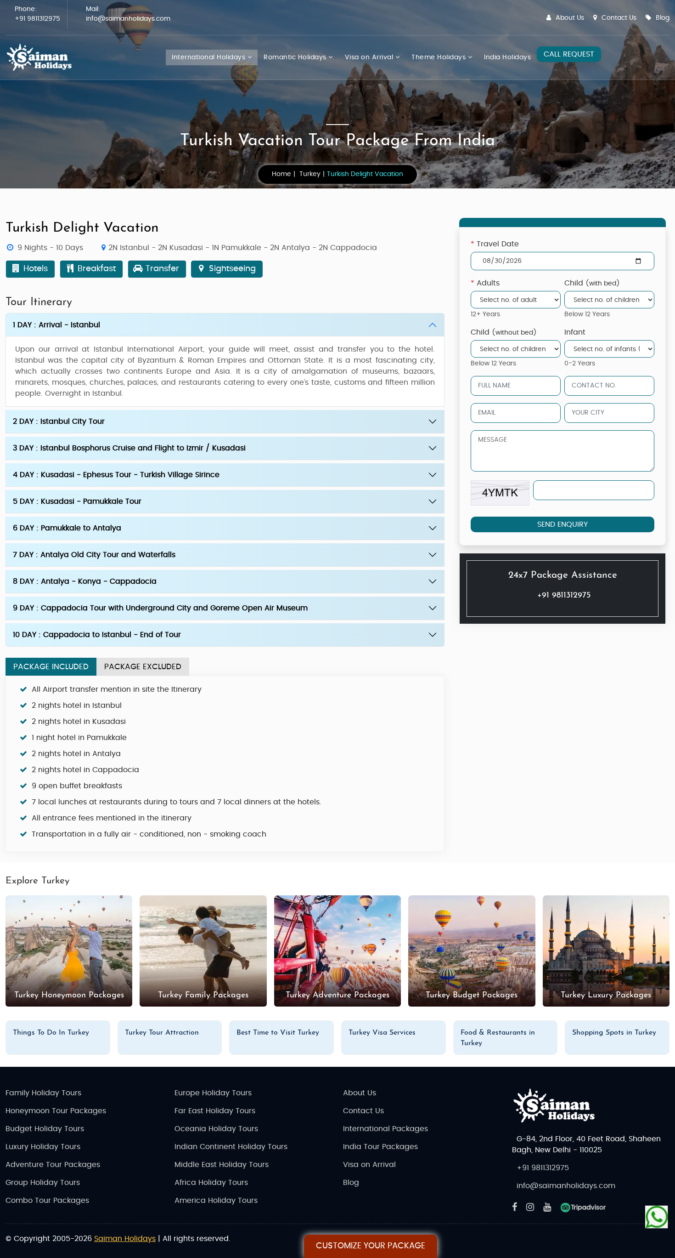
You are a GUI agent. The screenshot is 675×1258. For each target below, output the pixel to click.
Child (592, 283)
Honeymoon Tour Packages (56, 1111)
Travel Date (495, 244)
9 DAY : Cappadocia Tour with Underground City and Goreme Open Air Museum (160, 608)
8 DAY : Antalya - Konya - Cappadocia (85, 581)
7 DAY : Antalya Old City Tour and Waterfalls (94, 554)
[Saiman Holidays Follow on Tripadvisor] (583, 1207)
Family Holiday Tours (43, 1093)
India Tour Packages (380, 1146)
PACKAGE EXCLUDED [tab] (142, 667)
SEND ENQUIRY (562, 524)
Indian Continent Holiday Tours (230, 1146)
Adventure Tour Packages (53, 1164)
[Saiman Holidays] (42, 57)
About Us (570, 18)
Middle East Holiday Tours (221, 1164)
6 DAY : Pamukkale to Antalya (67, 528)
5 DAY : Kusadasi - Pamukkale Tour (77, 501)
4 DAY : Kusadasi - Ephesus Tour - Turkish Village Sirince (116, 474)
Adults (485, 283)
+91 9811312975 (37, 19)
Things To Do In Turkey (51, 1032)
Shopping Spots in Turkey (614, 1032)
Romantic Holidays (296, 57)
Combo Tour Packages (47, 1200)
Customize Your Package (370, 1246)
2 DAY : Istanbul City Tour (59, 421)
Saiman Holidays (125, 1238)
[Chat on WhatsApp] (656, 1214)
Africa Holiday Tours (211, 1182)
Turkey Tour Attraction (162, 1032)
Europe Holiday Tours (213, 1093)
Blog (662, 18)
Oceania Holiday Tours (216, 1129)
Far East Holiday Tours (214, 1111)
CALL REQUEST (569, 54)
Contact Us (619, 18)
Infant (574, 332)
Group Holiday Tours (43, 1182)
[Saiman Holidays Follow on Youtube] (547, 1207)
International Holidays (210, 57)
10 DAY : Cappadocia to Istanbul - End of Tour (97, 634)
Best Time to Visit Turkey (277, 1032)
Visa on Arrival (370, 57)
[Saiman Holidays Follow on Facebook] (514, 1207)
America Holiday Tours (216, 1200)
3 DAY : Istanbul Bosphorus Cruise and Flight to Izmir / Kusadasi (129, 448)
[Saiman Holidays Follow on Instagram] (530, 1207)
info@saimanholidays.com (128, 19)
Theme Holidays (439, 57)
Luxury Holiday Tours (43, 1146)
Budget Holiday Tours (45, 1129)
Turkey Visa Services (382, 1032)
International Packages (385, 1129)
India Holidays (507, 57)
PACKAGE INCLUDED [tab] (51, 667)
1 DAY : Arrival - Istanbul (56, 325)
